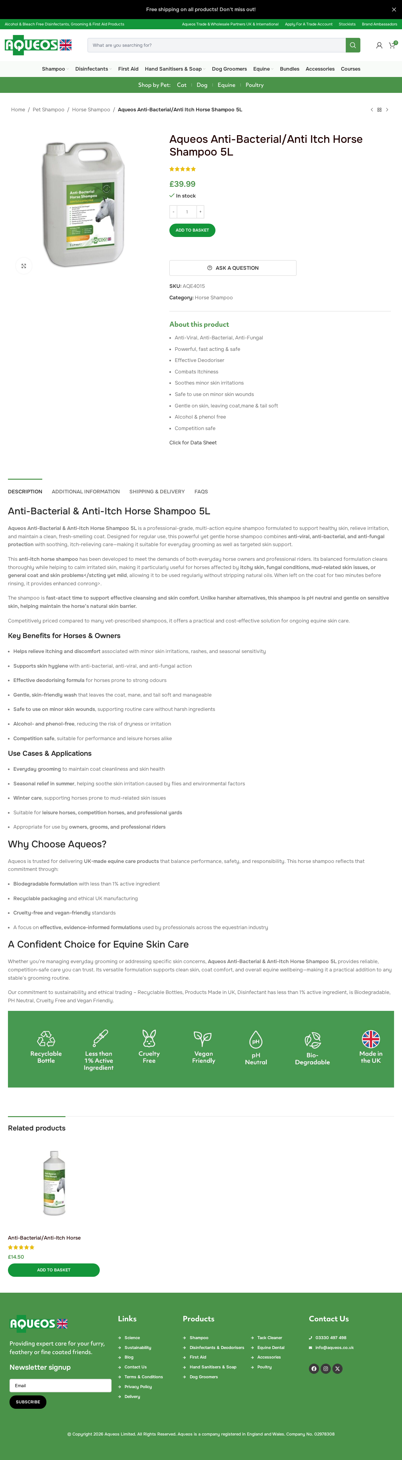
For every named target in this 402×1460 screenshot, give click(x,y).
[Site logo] (38, 44)
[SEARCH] (353, 45)
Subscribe (28, 1402)
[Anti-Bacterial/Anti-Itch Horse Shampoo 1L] (54, 1184)
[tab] (25, 488)
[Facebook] (314, 1369)
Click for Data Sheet (193, 442)
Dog (202, 84)
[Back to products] (379, 110)
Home (18, 109)
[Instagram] (326, 1369)
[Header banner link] (201, 9)
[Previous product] (372, 110)
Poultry (255, 84)
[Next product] (387, 110)
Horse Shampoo (91, 109)
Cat (182, 84)
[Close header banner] (394, 9)
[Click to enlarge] (24, 266)
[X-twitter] (337, 1369)
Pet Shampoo (49, 109)
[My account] (379, 45)
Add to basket (192, 230)
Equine (226, 84)
